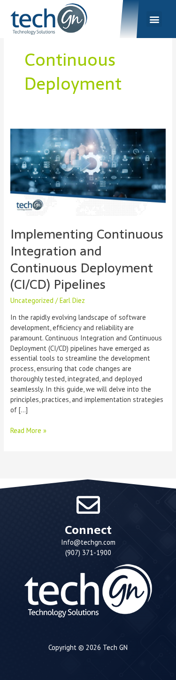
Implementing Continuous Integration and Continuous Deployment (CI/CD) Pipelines (86, 259)
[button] (154, 19)
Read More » (28, 430)
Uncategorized (32, 300)
